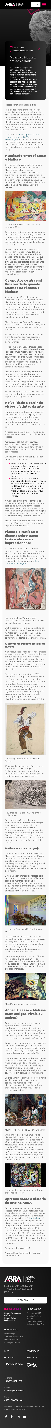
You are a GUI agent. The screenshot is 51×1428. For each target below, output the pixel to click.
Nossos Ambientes (35, 1321)
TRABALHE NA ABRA (13, 1364)
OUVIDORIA (9, 1357)
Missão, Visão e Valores (34, 1317)
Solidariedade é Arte (35, 1324)
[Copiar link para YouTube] (24, 1417)
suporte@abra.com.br (14, 1391)
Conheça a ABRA (34, 1313)
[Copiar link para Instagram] (18, 1417)
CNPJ (6, 1397)
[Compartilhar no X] (12, 1417)
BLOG (6, 1351)
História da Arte (35, 1218)
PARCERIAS (31, 1357)
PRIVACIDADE (32, 1351)
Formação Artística (12, 1342)
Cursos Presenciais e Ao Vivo (13, 1314)
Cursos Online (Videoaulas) (10, 1319)
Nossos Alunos (11, 1339)
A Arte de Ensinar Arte (13, 1337)
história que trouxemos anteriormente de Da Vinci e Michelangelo (23, 137)
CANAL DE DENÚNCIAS (31, 1365)
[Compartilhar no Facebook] (5, 1417)
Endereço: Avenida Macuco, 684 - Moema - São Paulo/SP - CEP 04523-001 (24, 1408)
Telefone (8, 1378)
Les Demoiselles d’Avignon (21, 562)
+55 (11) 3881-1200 (13, 1381)
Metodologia (9, 1334)
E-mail (7, 1387)
